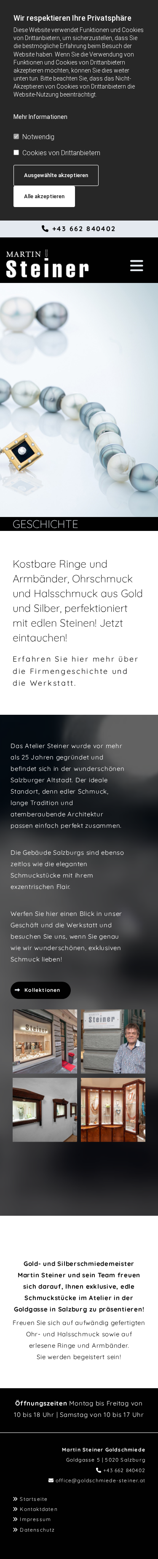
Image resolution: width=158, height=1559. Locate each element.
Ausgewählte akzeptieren (56, 175)
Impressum (35, 1519)
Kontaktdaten (38, 1509)
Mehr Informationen (40, 116)
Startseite (34, 1499)
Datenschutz (37, 1530)
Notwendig (38, 137)
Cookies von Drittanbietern (61, 153)
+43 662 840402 (84, 228)
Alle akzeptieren (44, 196)
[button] (130, 261)
